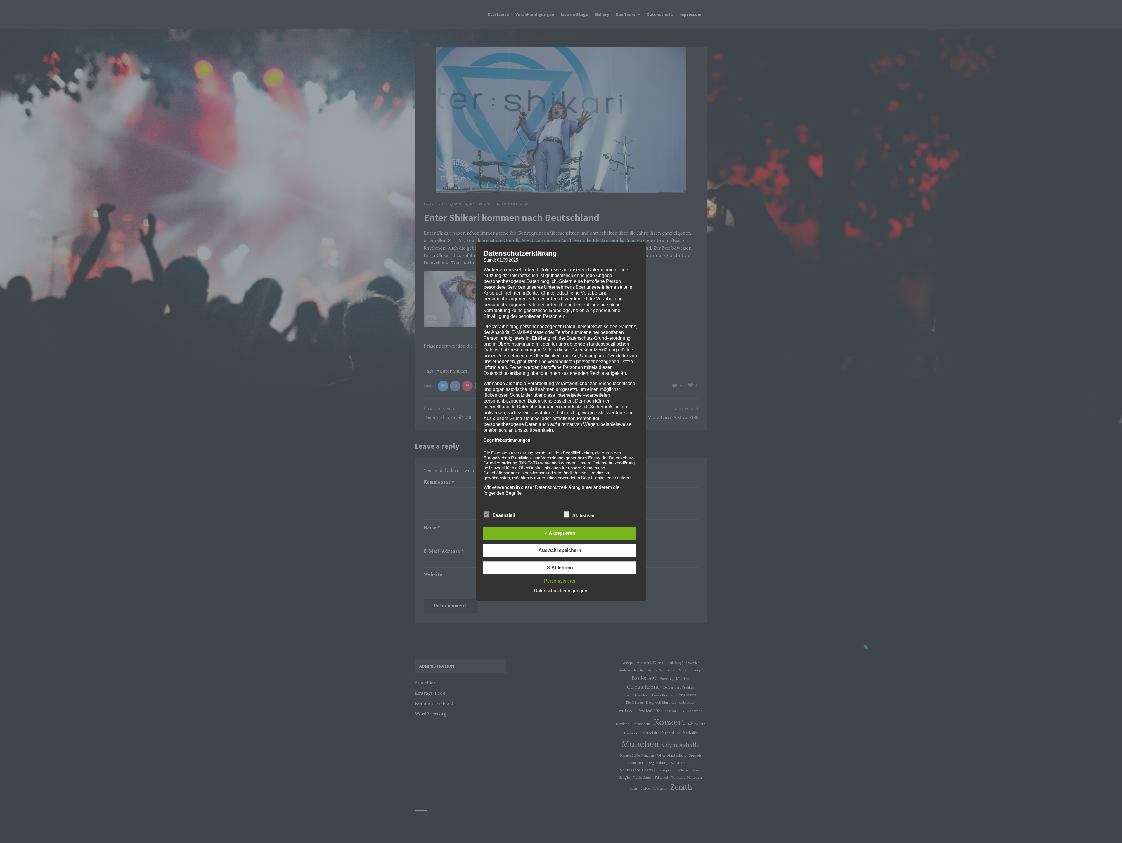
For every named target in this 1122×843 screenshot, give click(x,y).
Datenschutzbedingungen (560, 590)
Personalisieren (560, 581)
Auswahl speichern (560, 550)
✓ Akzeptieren (559, 533)
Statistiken (584, 515)
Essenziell (504, 515)
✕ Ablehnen (560, 567)
